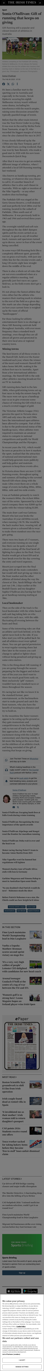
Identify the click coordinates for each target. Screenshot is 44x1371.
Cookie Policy (21, 1326)
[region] (22, 1332)
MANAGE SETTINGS (22, 1367)
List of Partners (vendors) (11, 1354)
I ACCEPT (22, 1360)
